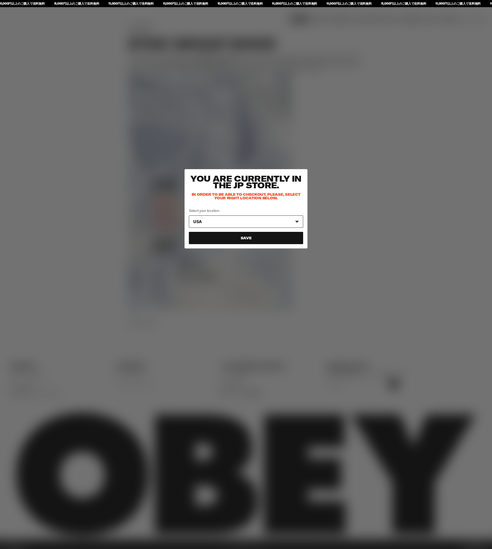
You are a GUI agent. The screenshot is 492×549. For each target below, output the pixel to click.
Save (246, 238)
